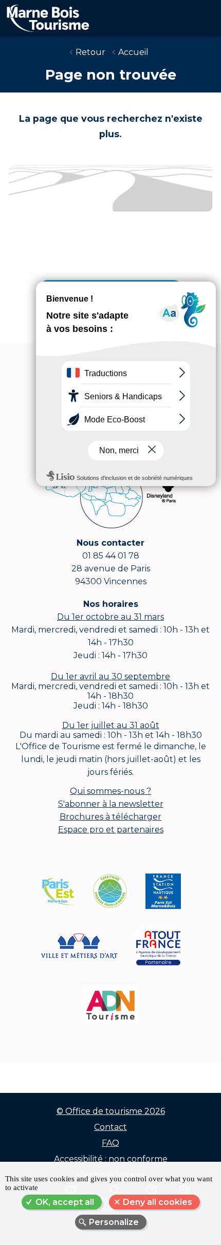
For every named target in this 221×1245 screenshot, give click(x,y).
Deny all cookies (157, 1202)
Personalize (114, 1222)
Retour (90, 52)
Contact (110, 1127)
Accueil (133, 52)
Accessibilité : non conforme (111, 1159)
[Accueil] (44, 16)
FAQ (110, 1143)
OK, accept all (64, 1202)
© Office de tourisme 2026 (111, 1111)
